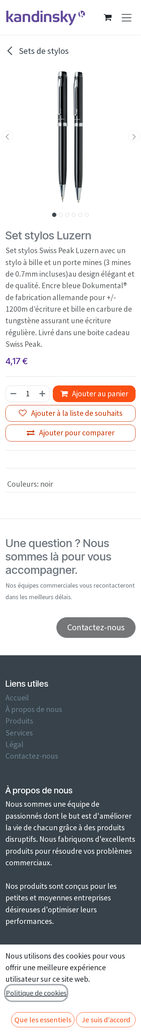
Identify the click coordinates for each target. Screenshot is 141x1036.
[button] (7, 136)
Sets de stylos (43, 50)
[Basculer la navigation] (127, 17)
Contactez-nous (31, 756)
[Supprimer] (13, 394)
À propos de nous (33, 709)
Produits (19, 721)
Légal (14, 744)
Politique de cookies (36, 992)
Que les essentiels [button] (42, 1019)
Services (19, 733)
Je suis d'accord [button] (106, 1019)
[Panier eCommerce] (108, 17)
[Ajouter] (42, 394)
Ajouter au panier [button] (99, 393)
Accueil (17, 698)
